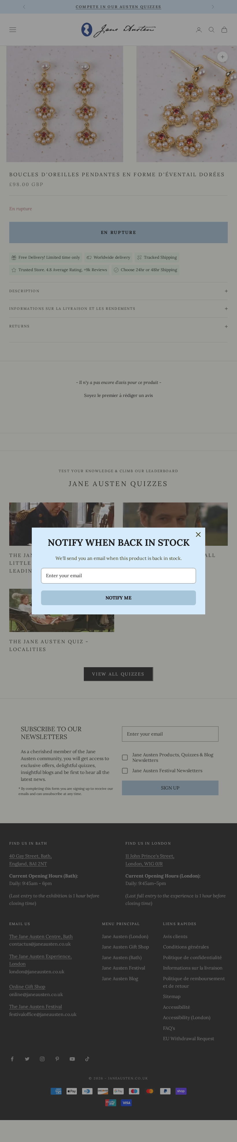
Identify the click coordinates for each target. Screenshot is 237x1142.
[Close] (198, 534)
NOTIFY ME (118, 598)
